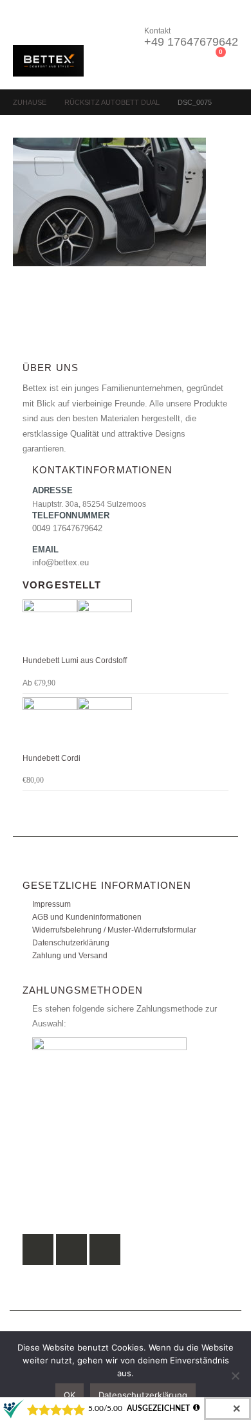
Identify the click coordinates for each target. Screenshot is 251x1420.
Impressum (51, 904)
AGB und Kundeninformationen (87, 917)
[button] (24, 29)
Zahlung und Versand (69, 955)
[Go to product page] (125, 626)
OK (69, 1395)
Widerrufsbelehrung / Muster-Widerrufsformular (114, 929)
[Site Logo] (48, 61)
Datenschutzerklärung (70, 942)
